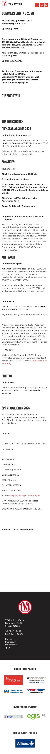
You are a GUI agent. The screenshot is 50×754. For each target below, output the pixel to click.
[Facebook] (6, 648)
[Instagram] (9, 648)
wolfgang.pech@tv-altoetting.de (24, 496)
